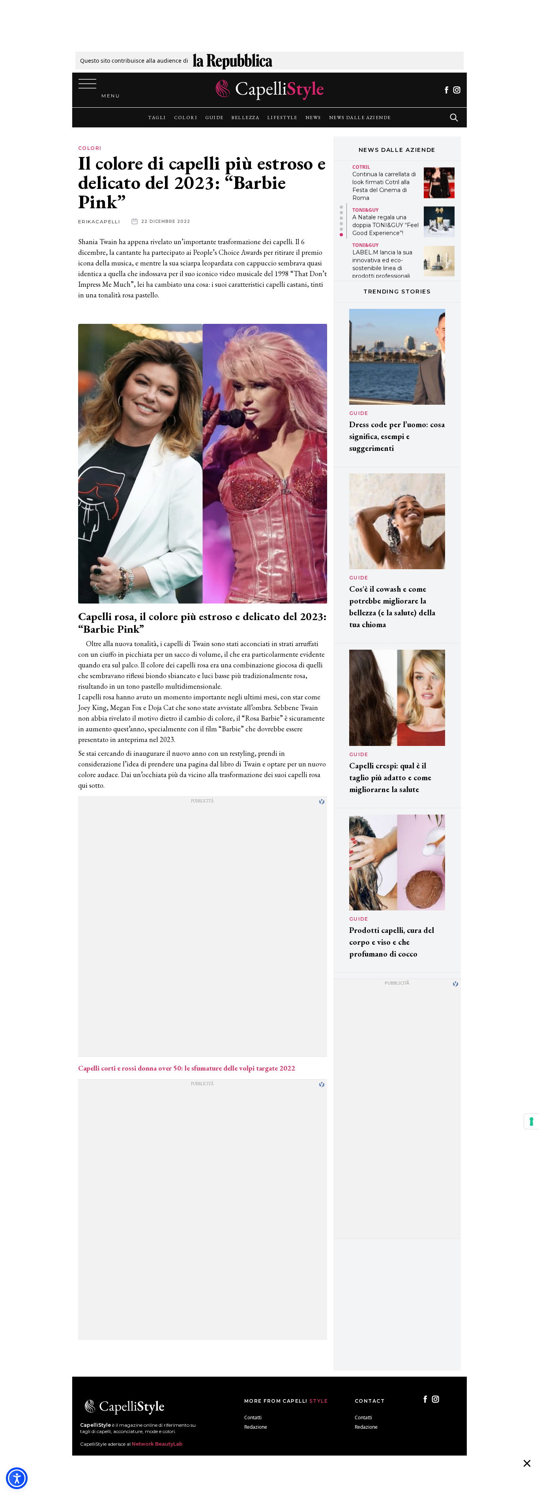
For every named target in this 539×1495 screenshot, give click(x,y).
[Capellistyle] (270, 90)
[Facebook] (446, 89)
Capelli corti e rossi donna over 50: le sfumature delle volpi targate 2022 (186, 1068)
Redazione (255, 1427)
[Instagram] (456, 89)
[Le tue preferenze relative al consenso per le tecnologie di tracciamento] (531, 1121)
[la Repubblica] (232, 60)
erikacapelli (99, 221)
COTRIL (361, 165)
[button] (341, 207)
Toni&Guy (365, 208)
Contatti (253, 1417)
